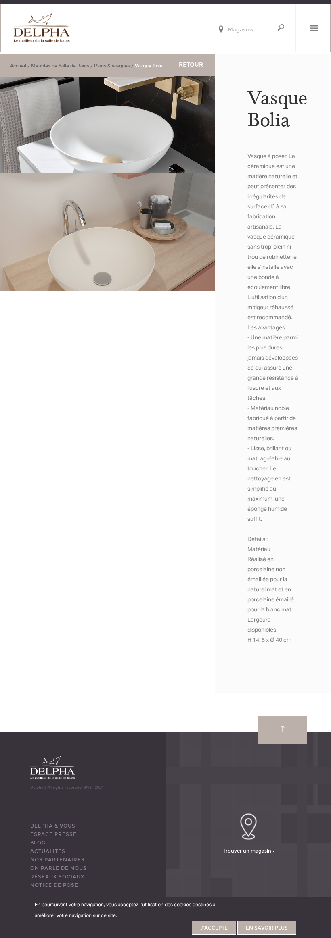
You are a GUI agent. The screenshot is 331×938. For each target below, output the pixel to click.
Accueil (18, 66)
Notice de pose (54, 885)
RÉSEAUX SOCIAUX (57, 877)
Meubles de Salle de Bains (60, 66)
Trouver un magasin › (248, 850)
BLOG (38, 843)
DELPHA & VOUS (52, 826)
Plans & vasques (112, 66)
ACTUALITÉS (47, 851)
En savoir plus (267, 928)
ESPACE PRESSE (53, 834)
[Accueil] (41, 28)
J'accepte (214, 928)
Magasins (240, 30)
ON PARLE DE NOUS (58, 868)
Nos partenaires (57, 860)
